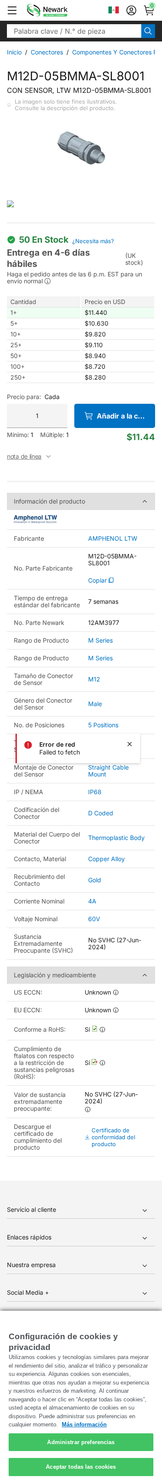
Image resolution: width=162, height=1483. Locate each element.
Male (95, 703)
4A (92, 901)
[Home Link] (60, 10)
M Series (100, 640)
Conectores (47, 52)
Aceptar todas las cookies (81, 1467)
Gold (94, 880)
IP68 (95, 791)
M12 (94, 679)
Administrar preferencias (80, 1442)
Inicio (14, 52)
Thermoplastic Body (116, 837)
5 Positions (103, 725)
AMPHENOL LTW (112, 538)
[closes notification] (129, 744)
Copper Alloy (106, 858)
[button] (12, 10)
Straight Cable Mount (108, 771)
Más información (84, 1424)
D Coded (100, 813)
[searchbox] (74, 31)
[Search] (148, 31)
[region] (81, 1397)
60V (94, 918)
